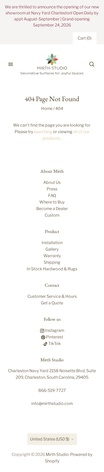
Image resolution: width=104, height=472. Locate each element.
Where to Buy (52, 202)
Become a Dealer (52, 208)
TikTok (54, 343)
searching (43, 131)
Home (47, 108)
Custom (52, 215)
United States (49, 439)
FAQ (52, 195)
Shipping (52, 262)
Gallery (52, 249)
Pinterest (54, 337)
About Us (52, 182)
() (84, 38)
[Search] (91, 64)
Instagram (54, 330)
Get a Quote (52, 303)
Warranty (52, 255)
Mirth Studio (57, 454)
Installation (52, 242)
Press (52, 189)
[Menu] (11, 64)
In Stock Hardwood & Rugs (52, 269)
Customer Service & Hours (52, 296)
